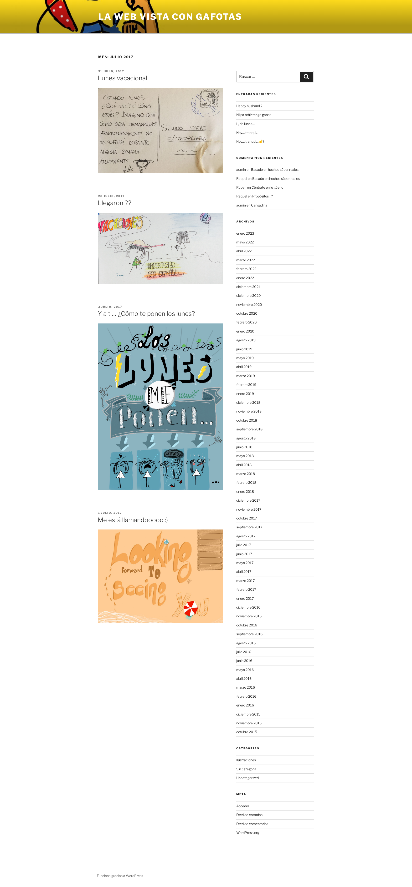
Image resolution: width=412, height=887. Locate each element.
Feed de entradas (249, 815)
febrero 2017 (246, 589)
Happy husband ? (249, 106)
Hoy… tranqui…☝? (250, 141)
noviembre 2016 (249, 616)
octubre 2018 (246, 420)
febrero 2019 (246, 385)
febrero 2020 (246, 322)
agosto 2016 (246, 643)
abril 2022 (244, 251)
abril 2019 (244, 367)
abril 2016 (244, 678)
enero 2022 (245, 278)
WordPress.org (247, 833)
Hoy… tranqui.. (247, 133)
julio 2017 (243, 545)
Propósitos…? (262, 196)
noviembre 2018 (249, 411)
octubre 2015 (246, 732)
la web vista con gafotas (170, 16)
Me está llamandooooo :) (133, 520)
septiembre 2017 (249, 527)
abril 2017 (243, 571)
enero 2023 (245, 233)
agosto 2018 (246, 438)
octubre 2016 (246, 625)
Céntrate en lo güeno (267, 187)
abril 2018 (244, 465)
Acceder (242, 806)
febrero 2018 (246, 482)
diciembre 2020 (248, 295)
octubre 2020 (247, 313)
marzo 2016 (245, 687)
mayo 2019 (245, 358)
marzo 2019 (245, 376)
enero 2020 (245, 331)
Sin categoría (246, 769)
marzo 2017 (245, 581)
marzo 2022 (245, 260)
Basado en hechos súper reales (275, 169)
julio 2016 (243, 652)
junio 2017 (244, 554)
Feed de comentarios (252, 824)
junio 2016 (244, 661)
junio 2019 (244, 349)
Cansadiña (259, 205)
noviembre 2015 (249, 723)
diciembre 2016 (248, 607)
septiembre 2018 (249, 429)
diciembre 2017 (248, 500)
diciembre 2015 (248, 714)
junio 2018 (244, 447)
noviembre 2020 (249, 304)
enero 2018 (245, 491)
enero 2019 (245, 394)
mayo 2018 (245, 456)
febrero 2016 (246, 696)
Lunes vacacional (122, 78)
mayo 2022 (245, 242)
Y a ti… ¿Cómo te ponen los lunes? (146, 313)
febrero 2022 (246, 269)
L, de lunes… (245, 124)
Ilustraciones (246, 760)
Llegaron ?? (114, 203)
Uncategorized (247, 778)
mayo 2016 (245, 670)
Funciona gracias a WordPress (120, 876)
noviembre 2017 (248, 509)
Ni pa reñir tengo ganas (253, 115)
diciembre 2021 (248, 287)
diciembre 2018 (248, 402)
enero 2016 (245, 705)
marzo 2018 (245, 474)
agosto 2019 (246, 340)
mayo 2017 (244, 563)
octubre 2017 (246, 518)
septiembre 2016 (249, 634)
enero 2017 (245, 598)
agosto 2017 (245, 536)
